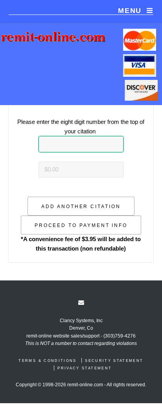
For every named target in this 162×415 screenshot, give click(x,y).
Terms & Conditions (47, 361)
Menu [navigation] (130, 11)
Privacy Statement (84, 368)
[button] (81, 206)
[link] (81, 302)
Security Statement (114, 361)
